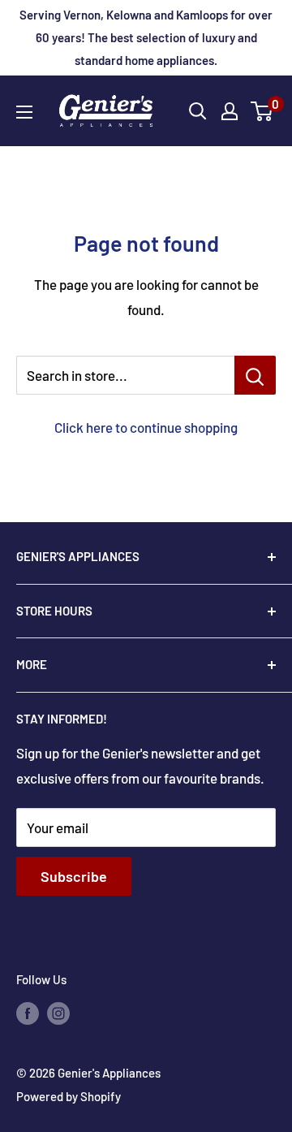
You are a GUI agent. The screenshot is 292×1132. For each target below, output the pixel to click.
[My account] (229, 111)
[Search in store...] (255, 375)
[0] (262, 111)
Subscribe (74, 876)
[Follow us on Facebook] (27, 1012)
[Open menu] (24, 112)
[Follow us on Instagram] (58, 1012)
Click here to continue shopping (146, 427)
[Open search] (198, 111)
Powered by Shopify (68, 1096)
